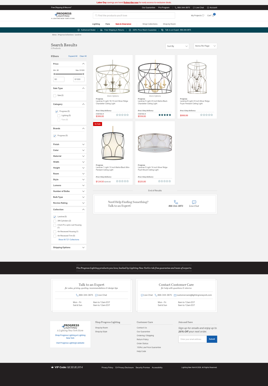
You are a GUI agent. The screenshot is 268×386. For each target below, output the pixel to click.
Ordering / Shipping (145, 336)
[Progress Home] (63, 15)
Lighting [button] (96, 24)
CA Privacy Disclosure (124, 368)
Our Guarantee (148, 8)
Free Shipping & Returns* (61, 8)
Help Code (141, 351)
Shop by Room (101, 328)
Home (54, 34)
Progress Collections (65, 34)
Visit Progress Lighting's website (70, 343)
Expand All (73, 56)
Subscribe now (131, 3)
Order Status (142, 344)
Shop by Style (101, 332)
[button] (212, 8)
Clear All (83, 56)
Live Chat (200, 8)
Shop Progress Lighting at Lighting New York (70, 336)
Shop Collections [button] (150, 24)
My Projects (196, 16)
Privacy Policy (107, 368)
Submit (212, 339)
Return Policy (143, 340)
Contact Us (142, 328)
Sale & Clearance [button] (123, 24)
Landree (78, 34)
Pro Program (163, 8)
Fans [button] (108, 24)
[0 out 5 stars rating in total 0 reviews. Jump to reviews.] (123, 115)
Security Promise (143, 368)
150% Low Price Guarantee (149, 347)
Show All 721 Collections (68, 240)
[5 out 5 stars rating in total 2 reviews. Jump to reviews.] (165, 115)
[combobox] (134, 15)
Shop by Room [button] (169, 24)
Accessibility (157, 368)
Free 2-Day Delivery (103, 110)
